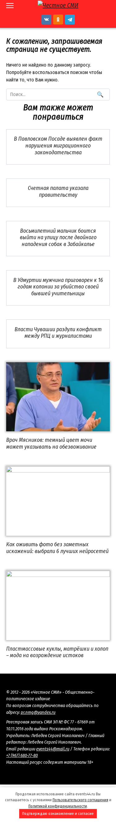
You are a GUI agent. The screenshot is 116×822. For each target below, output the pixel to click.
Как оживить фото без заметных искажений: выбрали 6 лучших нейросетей (57, 548)
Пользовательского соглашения (80, 800)
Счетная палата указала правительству (58, 191)
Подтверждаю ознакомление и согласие (58, 813)
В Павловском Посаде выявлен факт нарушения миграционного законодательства (58, 145)
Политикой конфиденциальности (57, 806)
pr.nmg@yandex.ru (38, 712)
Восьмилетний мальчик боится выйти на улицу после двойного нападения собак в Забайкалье (58, 237)
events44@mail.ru (52, 749)
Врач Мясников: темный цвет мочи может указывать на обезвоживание (51, 443)
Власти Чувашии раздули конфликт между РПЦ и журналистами (58, 332)
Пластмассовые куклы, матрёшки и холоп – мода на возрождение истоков (57, 652)
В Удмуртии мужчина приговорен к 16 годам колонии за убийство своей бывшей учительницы (58, 286)
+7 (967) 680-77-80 (22, 755)
